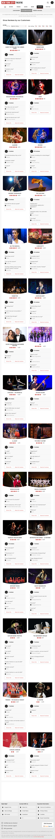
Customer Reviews (26, 10)
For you (48, 7)
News (32, 7)
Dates (25, 7)
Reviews (40, 7)
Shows (11, 7)
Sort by (8, 26)
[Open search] (47, 2)
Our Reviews (16, 10)
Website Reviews (37, 10)
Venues (18, 7)
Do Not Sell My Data (39, 836)
